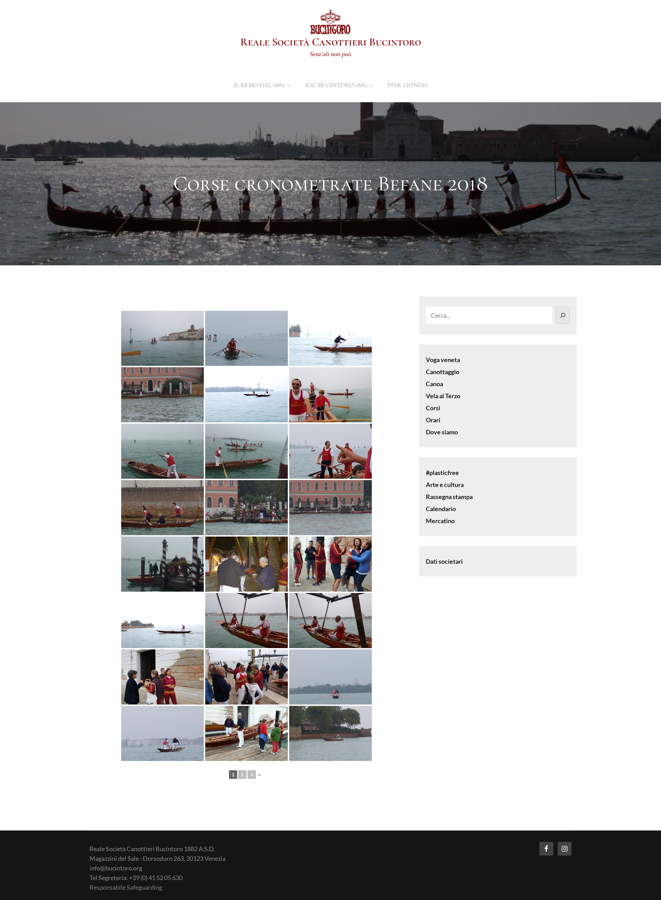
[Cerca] (563, 315)
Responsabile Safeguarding (126, 887)
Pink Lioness (408, 85)
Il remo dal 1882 (259, 85)
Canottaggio (442, 371)
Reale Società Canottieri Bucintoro (330, 42)
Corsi (433, 408)
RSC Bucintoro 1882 (336, 85)
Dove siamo (442, 432)
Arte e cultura (445, 484)
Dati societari (444, 561)
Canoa (434, 384)
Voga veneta (443, 359)
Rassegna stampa (449, 496)
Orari (433, 420)
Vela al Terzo (443, 396)
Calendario (441, 508)
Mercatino (440, 521)
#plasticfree (442, 472)
